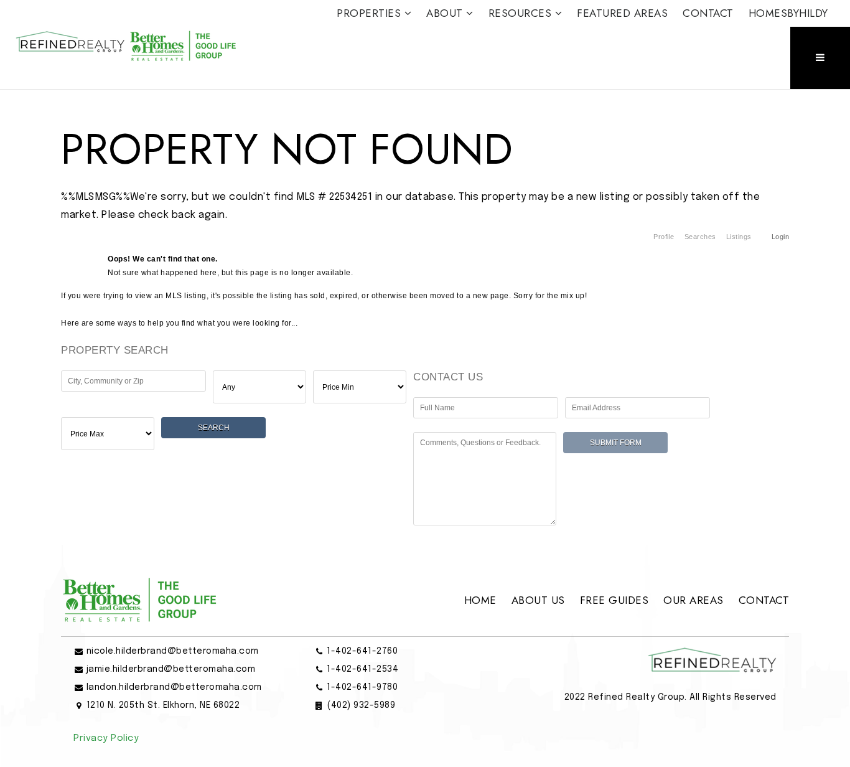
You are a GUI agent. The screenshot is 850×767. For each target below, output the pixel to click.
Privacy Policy (106, 738)
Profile (664, 236)
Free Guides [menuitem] (614, 600)
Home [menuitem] (480, 600)
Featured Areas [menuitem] (622, 13)
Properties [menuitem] (370, 13)
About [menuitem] (446, 13)
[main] (425, 314)
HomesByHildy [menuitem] (788, 13)
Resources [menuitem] (521, 13)
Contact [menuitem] (708, 13)
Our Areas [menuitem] (693, 600)
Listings (739, 236)
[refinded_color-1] (126, 44)
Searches (700, 236)
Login (781, 236)
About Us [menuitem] (538, 600)
